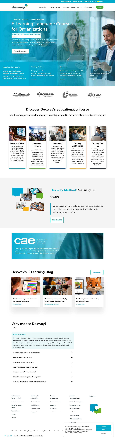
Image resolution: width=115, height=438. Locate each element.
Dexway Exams (75, 7)
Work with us (15, 431)
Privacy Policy (27, 431)
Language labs (34, 412)
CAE (37, 248)
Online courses (54, 398)
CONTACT (100, 7)
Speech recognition (74, 415)
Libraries (14, 417)
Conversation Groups (75, 405)
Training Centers (16, 411)
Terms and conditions (54, 431)
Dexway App (73, 422)
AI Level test (53, 408)
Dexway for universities (17, 402)
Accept (104, 426)
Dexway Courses (55, 7)
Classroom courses (55, 402)
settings (85, 431)
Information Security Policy (40, 431)
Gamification (73, 412)
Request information (20, 51)
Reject (103, 429)
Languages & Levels (75, 398)
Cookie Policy (69, 432)
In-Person (15, 304)
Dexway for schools (16, 398)
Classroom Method (35, 402)
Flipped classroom (35, 408)
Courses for (42, 7)
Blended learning (35, 405)
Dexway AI (66, 7)
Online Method (34, 398)
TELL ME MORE (57, 220)
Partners (14, 414)
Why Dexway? (88, 7)
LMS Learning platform (75, 418)
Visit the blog (97, 272)
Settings (103, 433)
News (19, 304)
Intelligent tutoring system (76, 402)
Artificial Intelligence (50, 304)
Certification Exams (55, 412)
